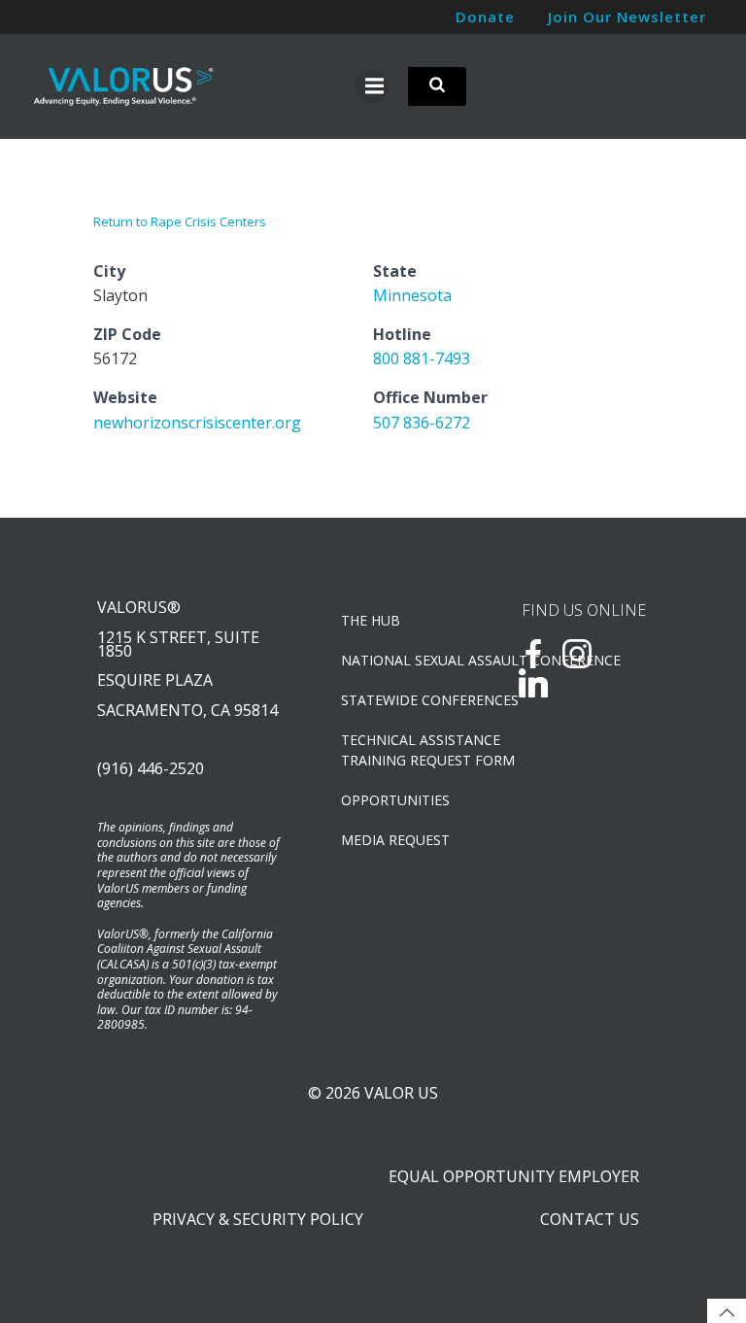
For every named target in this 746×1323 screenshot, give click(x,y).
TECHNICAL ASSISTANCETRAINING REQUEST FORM (405, 749)
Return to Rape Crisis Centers (179, 221)
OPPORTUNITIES (395, 800)
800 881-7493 (421, 358)
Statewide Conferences (405, 700)
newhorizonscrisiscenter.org (197, 422)
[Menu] (372, 86)
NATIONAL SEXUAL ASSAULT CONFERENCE (405, 660)
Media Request (395, 840)
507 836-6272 (421, 422)
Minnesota (412, 295)
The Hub (370, 620)
